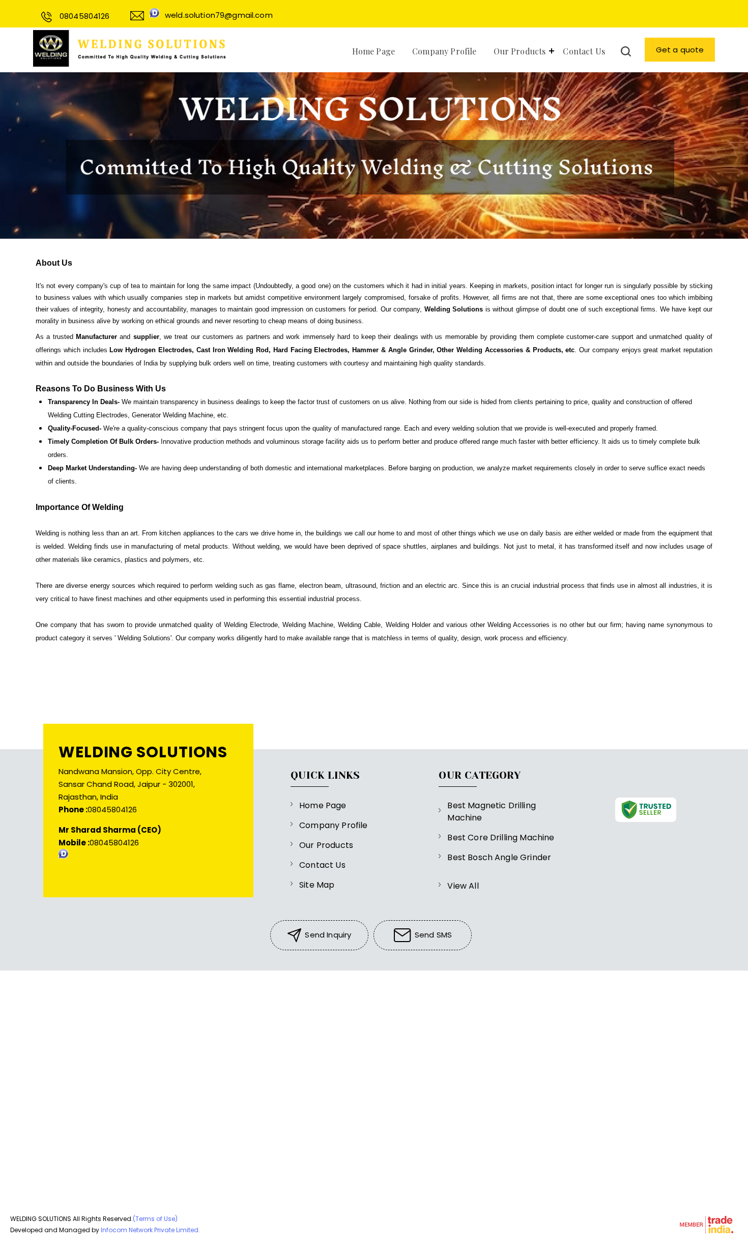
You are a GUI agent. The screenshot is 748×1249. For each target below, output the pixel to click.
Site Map (316, 885)
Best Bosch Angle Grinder (499, 857)
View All (462, 886)
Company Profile (444, 51)
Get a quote (680, 49)
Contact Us (584, 51)
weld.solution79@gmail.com (219, 15)
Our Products (519, 51)
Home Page (373, 51)
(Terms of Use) (155, 1218)
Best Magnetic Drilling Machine (491, 812)
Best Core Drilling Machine (500, 837)
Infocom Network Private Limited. (150, 1230)
